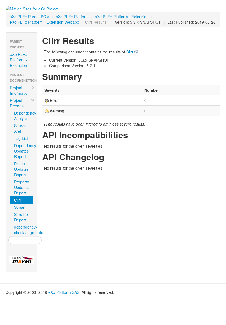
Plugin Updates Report (21, 169)
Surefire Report (21, 217)
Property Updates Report (21, 187)
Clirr (17, 200)
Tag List (21, 138)
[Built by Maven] (21, 260)
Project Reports (17, 103)
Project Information (20, 90)
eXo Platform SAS (63, 292)
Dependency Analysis (23, 115)
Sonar (19, 207)
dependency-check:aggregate (23, 229)
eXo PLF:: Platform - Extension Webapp (44, 22)
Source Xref (20, 128)
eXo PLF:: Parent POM (30, 16)
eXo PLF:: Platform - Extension (122, 16)
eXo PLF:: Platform (72, 16)
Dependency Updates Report (23, 151)
